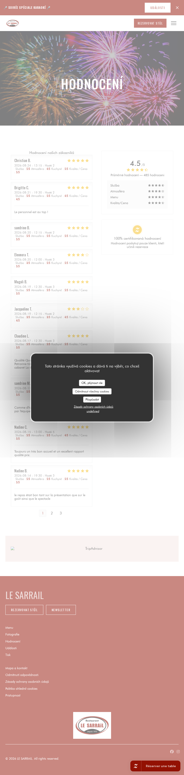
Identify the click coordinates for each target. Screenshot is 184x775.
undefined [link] (93, 411)
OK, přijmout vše (92, 383)
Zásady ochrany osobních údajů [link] (93, 406)
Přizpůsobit (92, 399)
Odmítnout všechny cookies (92, 391)
